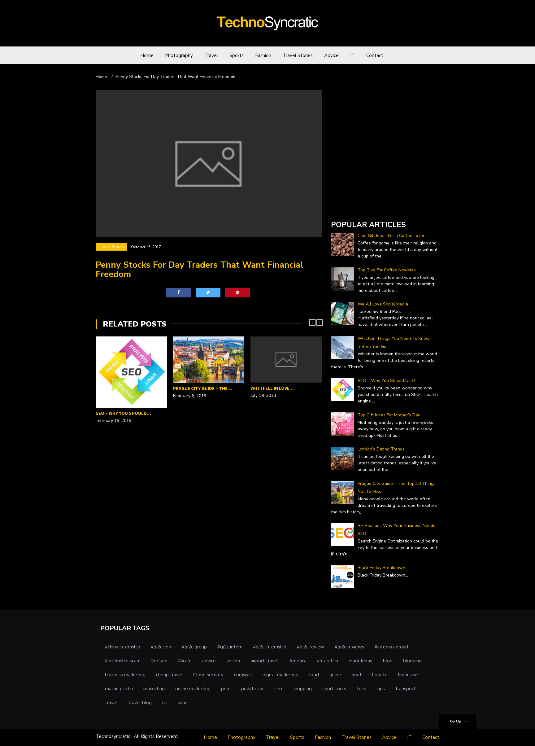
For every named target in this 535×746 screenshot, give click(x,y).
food (314, 675)
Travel (211, 55)
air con (233, 661)
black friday (360, 661)
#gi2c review (310, 647)
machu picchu (119, 689)
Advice (331, 55)
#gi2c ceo (161, 647)
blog (388, 661)
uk (164, 703)
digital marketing (280, 675)
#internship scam (123, 661)
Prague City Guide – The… (125, 388)
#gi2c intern (229, 647)
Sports (236, 55)
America (298, 661)
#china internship (122, 647)
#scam (185, 661)
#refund (159, 661)
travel (111, 703)
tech (361, 689)
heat (357, 675)
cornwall (243, 675)
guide (335, 675)
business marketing (125, 675)
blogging (412, 661)
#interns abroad (391, 647)
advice (209, 661)
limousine (408, 675)
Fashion (263, 55)
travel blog (140, 703)
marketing (154, 689)
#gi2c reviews (349, 647)
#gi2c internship (269, 647)
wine (182, 703)
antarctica (327, 661)
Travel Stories (298, 55)
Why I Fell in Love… (194, 388)
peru (226, 689)
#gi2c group (194, 647)
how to (380, 675)
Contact (374, 55)
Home (147, 55)
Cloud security (208, 675)
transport (405, 689)
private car (252, 689)
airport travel (264, 661)
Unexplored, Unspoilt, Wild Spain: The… (282, 392)
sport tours (334, 689)
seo (278, 689)
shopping (302, 689)
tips (381, 689)
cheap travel (169, 675)
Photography (179, 55)
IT (352, 55)
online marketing (193, 689)
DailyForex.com (347, 207)
